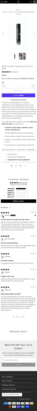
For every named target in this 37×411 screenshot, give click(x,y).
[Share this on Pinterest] (20, 166)
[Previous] (3, 33)
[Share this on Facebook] (16, 166)
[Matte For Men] (18, 1)
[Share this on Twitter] (11, 166)
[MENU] (1, 1)
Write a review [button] (18, 201)
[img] (5, 213)
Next (17, 9)
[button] (6, 72)
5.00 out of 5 (23, 183)
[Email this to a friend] (25, 166)
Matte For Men (15, 399)
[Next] (34, 33)
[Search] (30, 1)
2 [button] (16, 317)
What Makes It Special (8, 149)
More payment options (18, 100)
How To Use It (21, 149)
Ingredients (30, 149)
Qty (3, 82)
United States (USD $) (11, 394)
